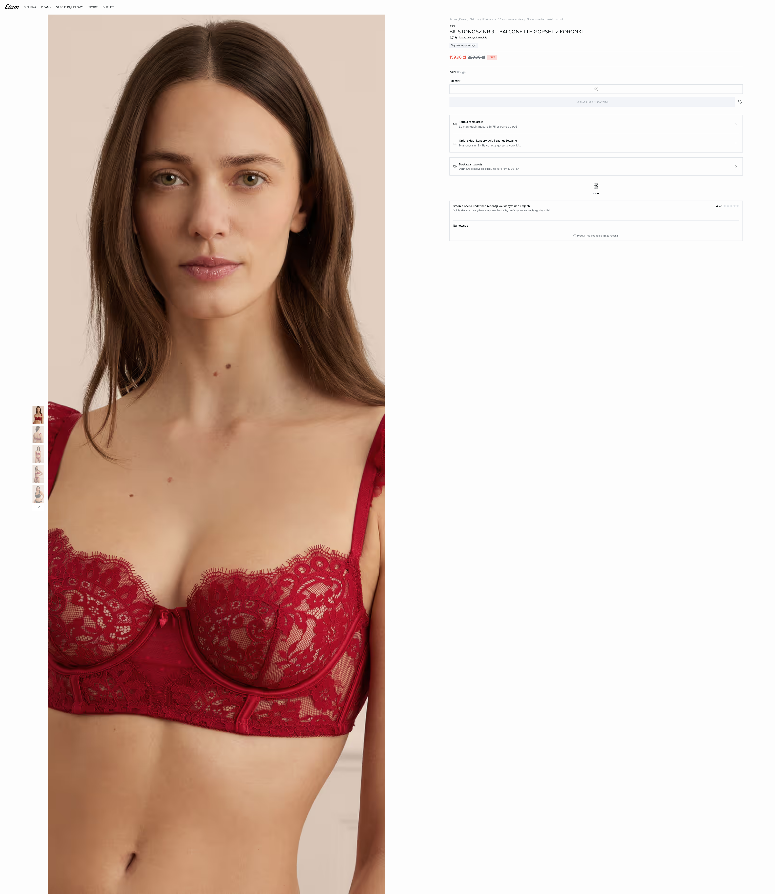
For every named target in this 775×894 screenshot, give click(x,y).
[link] (93, 7)
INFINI (452, 25)
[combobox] (596, 89)
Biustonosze (489, 19)
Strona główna (457, 19)
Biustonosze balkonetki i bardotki (545, 19)
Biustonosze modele (511, 19)
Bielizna (474, 19)
